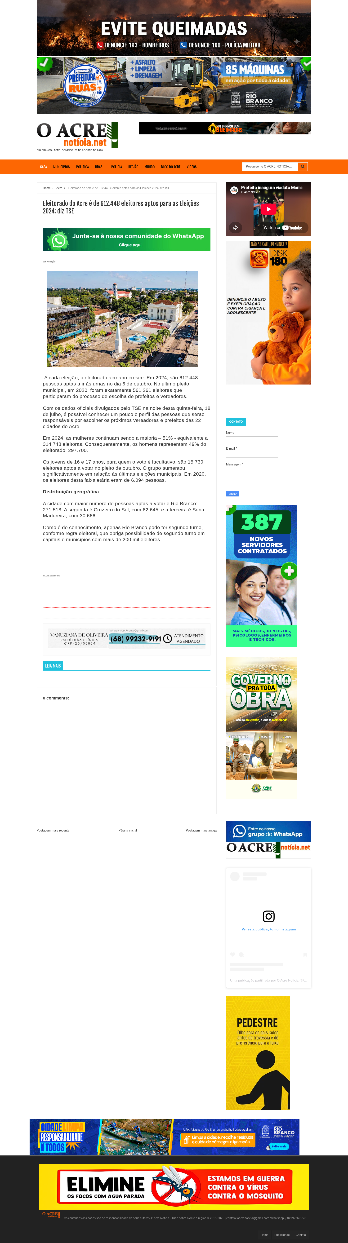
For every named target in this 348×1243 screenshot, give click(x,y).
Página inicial (128, 830)
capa (43, 166)
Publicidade (282, 1235)
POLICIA (116, 166)
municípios (61, 166)
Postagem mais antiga (201, 830)
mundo (150, 166)
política (82, 166)
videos (192, 166)
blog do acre (170, 166)
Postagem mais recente (53, 830)
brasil (100, 166)
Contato (301, 1235)
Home (264, 1235)
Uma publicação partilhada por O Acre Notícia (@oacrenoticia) (276, 980)
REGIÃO (133, 166)
